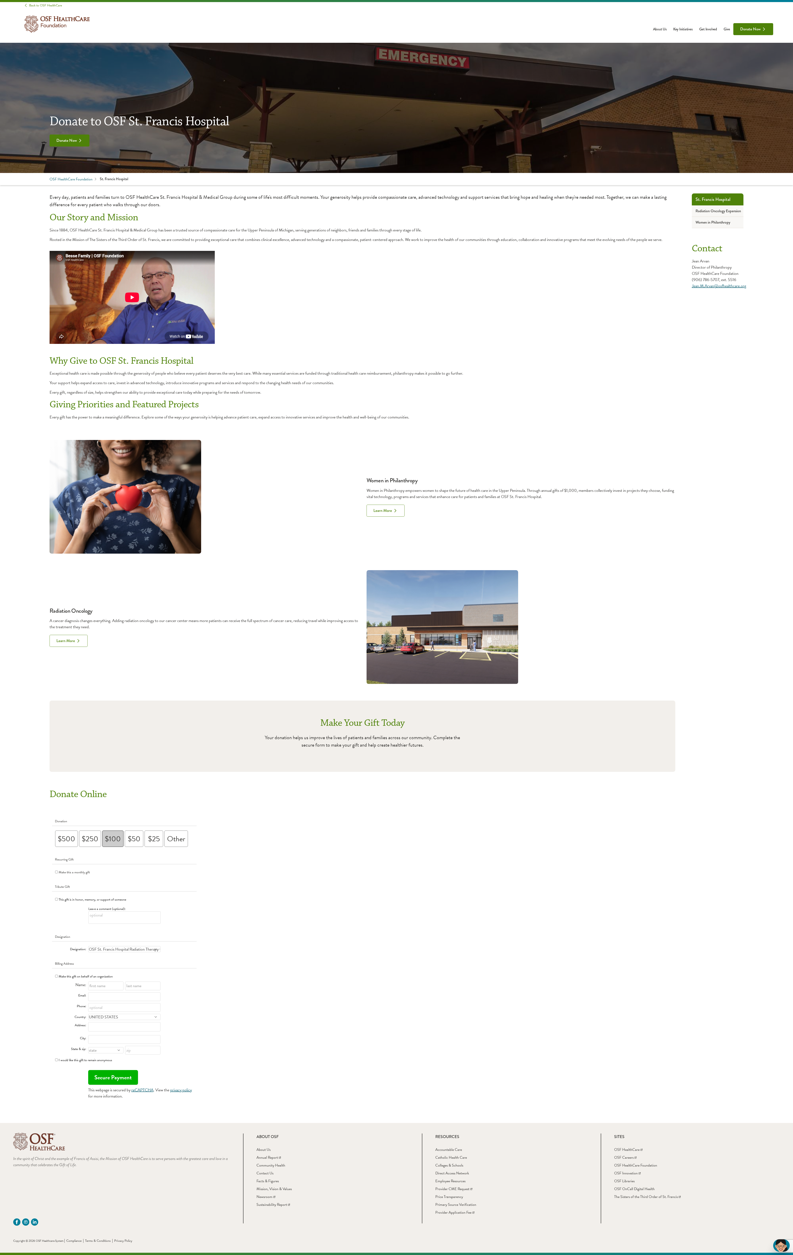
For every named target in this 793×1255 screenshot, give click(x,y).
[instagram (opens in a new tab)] (25, 1222)
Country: (80, 1016)
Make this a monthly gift (74, 872)
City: (83, 1038)
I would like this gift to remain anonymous (85, 1060)
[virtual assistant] (781, 1245)
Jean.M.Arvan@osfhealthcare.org (719, 286)
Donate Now (750, 29)
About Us (660, 29)
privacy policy (181, 1090)
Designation (62, 936)
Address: (80, 1025)
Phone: (81, 1006)
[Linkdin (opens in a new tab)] (34, 1222)
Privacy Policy (123, 1240)
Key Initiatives (683, 29)
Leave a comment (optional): (107, 908)
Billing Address (64, 963)
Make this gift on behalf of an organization (86, 976)
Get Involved (708, 29)
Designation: (78, 949)
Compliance (74, 1240)
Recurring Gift (64, 859)
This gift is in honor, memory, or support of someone (92, 899)
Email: (82, 995)
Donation (61, 821)
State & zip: (78, 1048)
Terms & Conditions (98, 1240)
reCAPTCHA (142, 1090)
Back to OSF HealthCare (45, 5)
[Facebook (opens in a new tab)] (16, 1222)
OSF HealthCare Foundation (71, 179)
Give (727, 29)
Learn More (382, 511)
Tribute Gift (62, 886)
